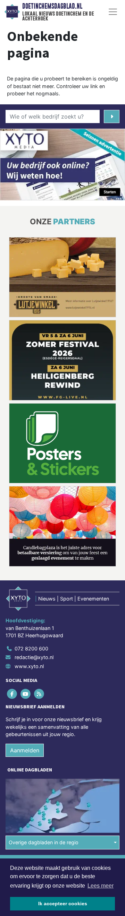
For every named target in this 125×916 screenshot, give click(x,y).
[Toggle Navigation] (113, 12)
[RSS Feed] (39, 694)
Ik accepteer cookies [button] (62, 903)
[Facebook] (12, 694)
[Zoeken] (111, 116)
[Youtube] (26, 694)
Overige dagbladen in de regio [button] (43, 842)
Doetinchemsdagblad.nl (52, 6)
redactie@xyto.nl (34, 657)
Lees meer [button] (101, 886)
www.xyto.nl (29, 666)
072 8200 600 (31, 648)
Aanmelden (24, 750)
